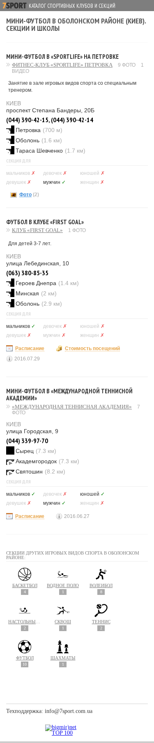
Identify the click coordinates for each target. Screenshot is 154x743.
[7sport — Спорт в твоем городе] (14, 5)
